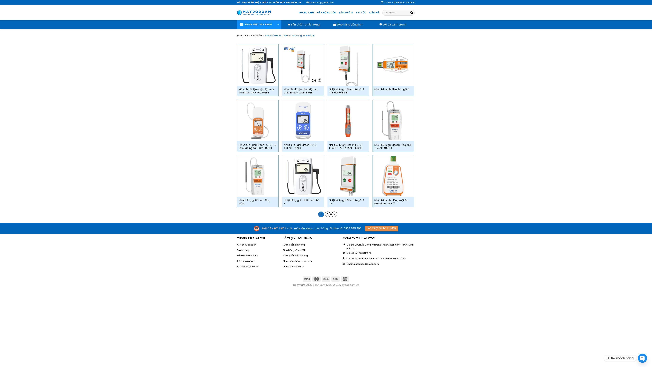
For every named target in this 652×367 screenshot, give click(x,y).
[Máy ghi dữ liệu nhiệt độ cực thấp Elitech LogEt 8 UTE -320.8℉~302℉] (303, 65)
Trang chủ (306, 12)
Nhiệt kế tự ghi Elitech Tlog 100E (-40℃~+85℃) (393, 146)
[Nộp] (411, 13)
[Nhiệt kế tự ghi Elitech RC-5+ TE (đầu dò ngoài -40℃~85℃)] (258, 121)
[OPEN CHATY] (642, 358)
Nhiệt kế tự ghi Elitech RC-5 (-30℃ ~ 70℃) (300, 146)
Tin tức (361, 12)
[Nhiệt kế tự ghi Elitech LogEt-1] (393, 65)
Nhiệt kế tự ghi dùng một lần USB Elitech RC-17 (391, 202)
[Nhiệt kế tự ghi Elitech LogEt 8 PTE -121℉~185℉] (348, 65)
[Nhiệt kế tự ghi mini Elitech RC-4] (303, 176)
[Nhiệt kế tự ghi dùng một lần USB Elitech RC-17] (393, 176)
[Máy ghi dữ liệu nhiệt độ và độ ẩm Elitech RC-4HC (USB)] (258, 65)
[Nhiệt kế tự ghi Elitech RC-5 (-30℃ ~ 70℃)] (303, 121)
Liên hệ (374, 12)
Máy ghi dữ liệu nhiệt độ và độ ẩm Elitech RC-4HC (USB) (257, 91)
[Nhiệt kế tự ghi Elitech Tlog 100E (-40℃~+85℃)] (393, 121)
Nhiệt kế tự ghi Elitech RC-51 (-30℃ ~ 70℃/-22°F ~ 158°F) (346, 146)
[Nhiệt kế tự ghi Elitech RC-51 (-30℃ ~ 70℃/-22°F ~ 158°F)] (348, 121)
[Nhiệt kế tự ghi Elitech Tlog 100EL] (258, 176)
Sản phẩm (346, 12)
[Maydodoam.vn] (254, 12)
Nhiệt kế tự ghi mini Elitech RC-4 (302, 202)
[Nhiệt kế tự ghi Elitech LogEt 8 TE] (348, 176)
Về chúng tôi (326, 12)
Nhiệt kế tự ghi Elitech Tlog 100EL (254, 202)
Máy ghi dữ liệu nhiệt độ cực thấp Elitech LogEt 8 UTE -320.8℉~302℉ (301, 91)
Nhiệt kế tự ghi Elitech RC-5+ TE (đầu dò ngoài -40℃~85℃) (257, 146)
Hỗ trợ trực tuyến (381, 228)
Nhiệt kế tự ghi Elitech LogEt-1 (391, 89)
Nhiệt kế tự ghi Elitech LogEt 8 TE (346, 202)
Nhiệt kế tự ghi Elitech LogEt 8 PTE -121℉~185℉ (346, 91)
